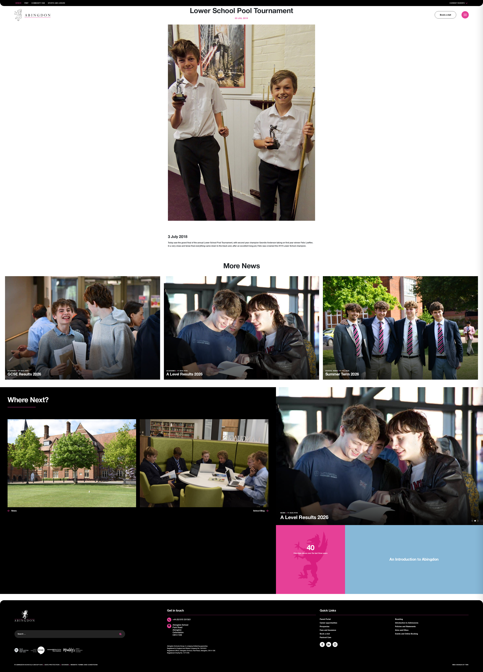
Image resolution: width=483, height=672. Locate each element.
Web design (457, 664)
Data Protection (52, 664)
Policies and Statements (405, 627)
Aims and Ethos (402, 630)
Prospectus (324, 627)
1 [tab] (472, 521)
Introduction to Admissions (406, 623)
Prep (26, 3)
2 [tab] (475, 521)
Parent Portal (325, 619)
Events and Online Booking (406, 634)
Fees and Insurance (328, 630)
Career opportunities (328, 623)
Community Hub (38, 3)
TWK (467, 664)
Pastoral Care (325, 637)
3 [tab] (478, 521)
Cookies (65, 664)
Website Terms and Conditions (84, 664)
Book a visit (445, 14)
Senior (18, 3)
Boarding (399, 619)
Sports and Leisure (56, 3)
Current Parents (457, 3)
